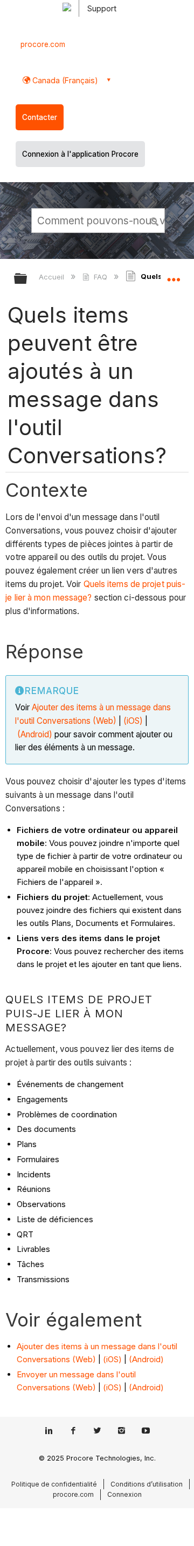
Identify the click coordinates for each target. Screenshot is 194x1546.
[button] (155, 220)
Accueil (52, 276)
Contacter (39, 117)
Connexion (124, 1494)
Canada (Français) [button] (64, 80)
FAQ (100, 276)
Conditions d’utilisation (146, 1484)
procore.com (42, 44)
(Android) (34, 734)
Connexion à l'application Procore (80, 154)
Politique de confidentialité (54, 1484)
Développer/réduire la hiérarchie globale (27, 279)
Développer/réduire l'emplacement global (173, 275)
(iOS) (132, 721)
